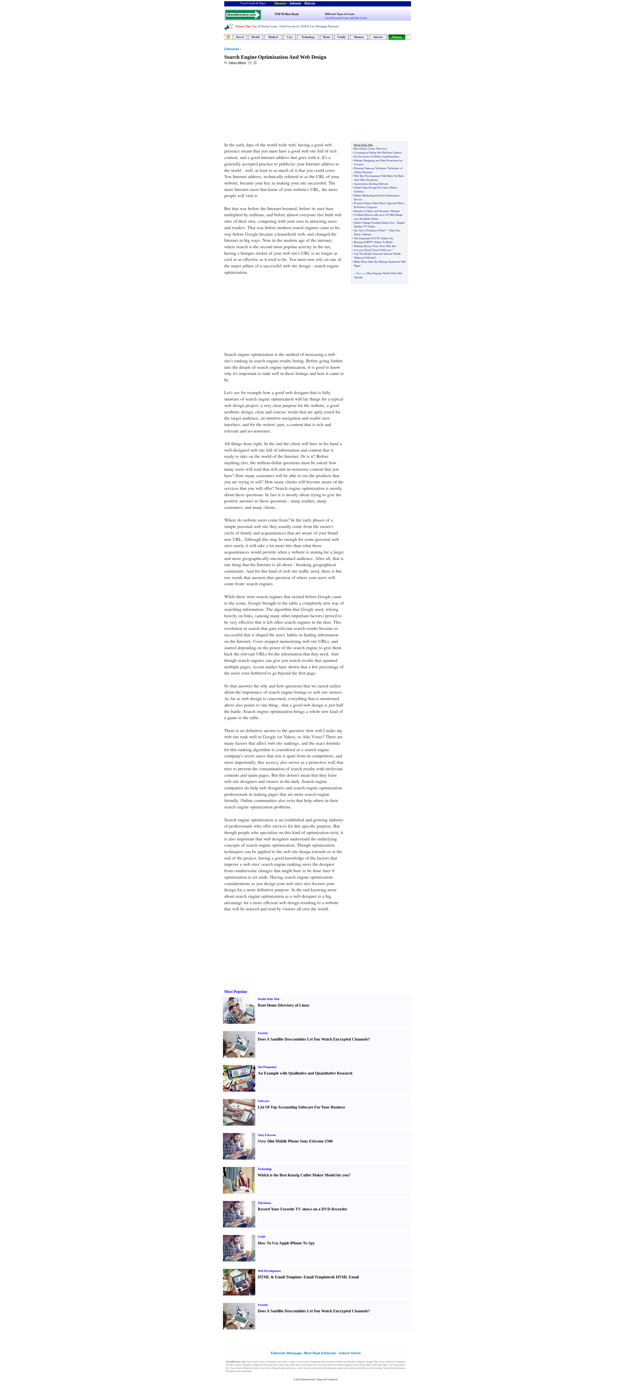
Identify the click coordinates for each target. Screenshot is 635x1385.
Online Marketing (364, 195)
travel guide (328, 1365)
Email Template (288, 1277)
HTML (264, 1277)
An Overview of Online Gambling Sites (376, 156)
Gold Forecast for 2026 (293, 26)
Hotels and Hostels (345, 1361)
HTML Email (347, 1277)
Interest (378, 36)
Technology (308, 36)
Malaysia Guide (250, 1368)
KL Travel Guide (234, 1368)
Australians (246, 1371)
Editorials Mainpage (286, 1353)
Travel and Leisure (256, 1361)
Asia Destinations (308, 1365)
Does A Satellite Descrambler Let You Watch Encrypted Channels (313, 1039)
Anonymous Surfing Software (371, 183)
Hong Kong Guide (281, 1368)
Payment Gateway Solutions (370, 168)
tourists (351, 1368)
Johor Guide (265, 1368)
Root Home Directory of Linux (283, 1005)
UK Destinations (397, 1365)
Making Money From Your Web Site (375, 246)
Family (341, 36)
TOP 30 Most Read (287, 14)
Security (263, 1033)
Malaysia (309, 2)
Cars (289, 36)
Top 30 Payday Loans (264, 26)
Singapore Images (364, 1361)
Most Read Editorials (320, 1353)
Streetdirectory (308, 1379)
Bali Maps (383, 1365)
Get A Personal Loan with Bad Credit (346, 17)
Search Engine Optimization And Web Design (275, 57)
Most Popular (235, 991)
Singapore (280, 2)
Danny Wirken (237, 62)
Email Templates (318, 1277)
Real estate (379, 1361)
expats (340, 1368)
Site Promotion (267, 1067)
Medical (273, 36)
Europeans (231, 1371)
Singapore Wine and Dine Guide (268, 1365)
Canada (386, 1368)
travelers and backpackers (324, 1368)
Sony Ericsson (267, 1135)
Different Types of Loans (339, 13)
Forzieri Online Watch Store (370, 203)
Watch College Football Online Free (374, 222)
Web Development (269, 1271)
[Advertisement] (264, 104)
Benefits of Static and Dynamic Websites (377, 211)
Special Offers (396, 203)
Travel (240, 36)
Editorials (231, 49)
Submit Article (350, 1353)
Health (256, 36)
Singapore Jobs (260, 1371)
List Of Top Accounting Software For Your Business (301, 1107)
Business (359, 36)
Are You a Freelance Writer (369, 230)
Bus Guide (290, 1365)
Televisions (264, 1203)
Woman (396, 36)
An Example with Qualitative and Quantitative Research (305, 1073)
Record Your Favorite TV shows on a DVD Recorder (302, 1209)
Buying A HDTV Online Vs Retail (373, 242)
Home (326, 36)
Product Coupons (367, 207)
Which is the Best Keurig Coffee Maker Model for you (303, 1175)
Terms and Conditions (327, 1379)
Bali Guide (372, 1365)
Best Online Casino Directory (370, 148)
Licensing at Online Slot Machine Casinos (378, 152)
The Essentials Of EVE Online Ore (373, 238)
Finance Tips (243, 26)
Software (263, 1101)
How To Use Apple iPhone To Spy (286, 1243)
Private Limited (233, 1365)
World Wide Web (269, 999)
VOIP (261, 1237)
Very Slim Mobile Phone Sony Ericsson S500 (295, 1141)
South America (398, 1368)
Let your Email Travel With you (372, 249)
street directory (328, 1361)
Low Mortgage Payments (324, 26)
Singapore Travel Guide (354, 1365)
